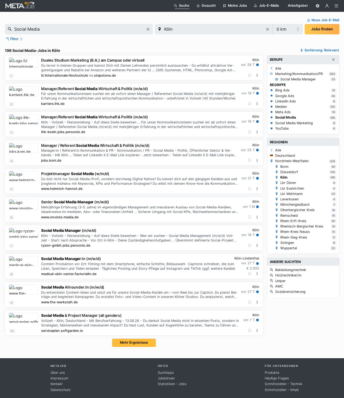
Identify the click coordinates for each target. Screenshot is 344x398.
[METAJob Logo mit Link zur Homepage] (20, 5)
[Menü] (336, 6)
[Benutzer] (327, 6)
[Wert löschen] (148, 29)
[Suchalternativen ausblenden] (333, 60)
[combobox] (79, 29)
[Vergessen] (249, 75)
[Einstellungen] (317, 6)
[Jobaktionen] (257, 75)
